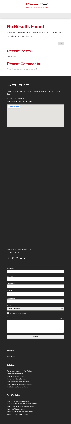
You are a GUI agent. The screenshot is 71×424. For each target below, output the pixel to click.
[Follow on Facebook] (8, 258)
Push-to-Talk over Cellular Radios (18, 401)
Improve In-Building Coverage (16, 379)
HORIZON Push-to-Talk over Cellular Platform (22, 404)
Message (9, 317)
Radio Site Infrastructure (15, 374)
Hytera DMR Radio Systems (16, 409)
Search (61, 43)
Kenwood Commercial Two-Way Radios (20, 412)
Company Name (11, 283)
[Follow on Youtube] (21, 258)
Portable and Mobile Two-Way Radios (19, 371)
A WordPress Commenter (16, 69)
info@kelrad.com (42, 8)
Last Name (10, 276)
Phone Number (11, 298)
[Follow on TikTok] (25, 258)
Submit (35, 336)
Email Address (11, 291)
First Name (10, 268)
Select (9, 306)
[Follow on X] (13, 258)
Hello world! (11, 56)
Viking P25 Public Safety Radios (17, 414)
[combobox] (35, 309)
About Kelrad (11, 357)
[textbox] (33, 308)
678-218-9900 (30, 8)
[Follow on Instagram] (17, 258)
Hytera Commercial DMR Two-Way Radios (20, 406)
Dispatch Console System (15, 376)
